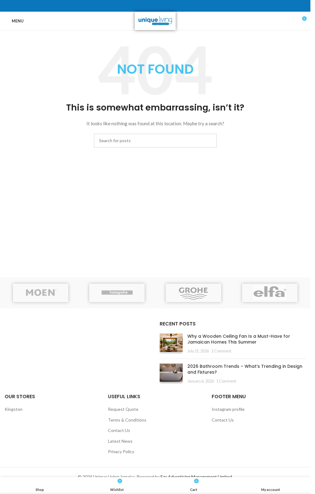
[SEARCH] (210, 141)
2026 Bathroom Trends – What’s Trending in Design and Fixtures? (244, 369)
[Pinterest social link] (155, 6)
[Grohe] (193, 293)
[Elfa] (270, 293)
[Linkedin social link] (162, 6)
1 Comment (221, 351)
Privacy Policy (121, 451)
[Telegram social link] (170, 6)
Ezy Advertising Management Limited (196, 476)
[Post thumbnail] (171, 343)
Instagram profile (228, 409)
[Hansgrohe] (117, 293)
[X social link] (148, 6)
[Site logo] (155, 20)
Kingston (13, 409)
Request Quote (123, 409)
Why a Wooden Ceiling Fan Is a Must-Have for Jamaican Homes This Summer (238, 339)
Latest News (120, 441)
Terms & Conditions (127, 419)
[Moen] (40, 293)
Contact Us (119, 430)
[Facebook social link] (140, 6)
